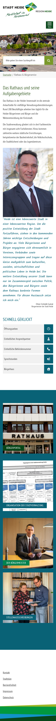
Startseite (7, 74)
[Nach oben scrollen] (49, 714)
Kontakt (6, 672)
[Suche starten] (48, 60)
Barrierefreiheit (9, 685)
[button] (27, 10)
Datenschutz (8, 697)
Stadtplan (7, 678)
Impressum (8, 691)
